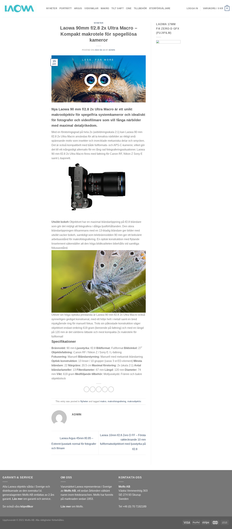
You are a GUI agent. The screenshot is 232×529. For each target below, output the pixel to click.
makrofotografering (117, 401)
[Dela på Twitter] (92, 389)
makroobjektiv (134, 401)
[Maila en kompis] (99, 389)
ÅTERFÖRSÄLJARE (160, 8)
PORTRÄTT (65, 8)
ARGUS (78, 8)
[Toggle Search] (176, 8)
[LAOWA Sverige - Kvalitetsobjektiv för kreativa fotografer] (20, 8)
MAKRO (105, 8)
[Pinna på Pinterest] (105, 389)
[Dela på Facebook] (86, 389)
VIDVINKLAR (91, 8)
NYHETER (51, 8)
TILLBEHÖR (140, 8)
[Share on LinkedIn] (111, 389)
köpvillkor (26, 506)
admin (112, 50)
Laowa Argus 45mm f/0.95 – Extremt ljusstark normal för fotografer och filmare (73, 443)
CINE (128, 8)
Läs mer (17, 498)
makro (103, 401)
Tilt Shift (117, 8)
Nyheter (98, 23)
